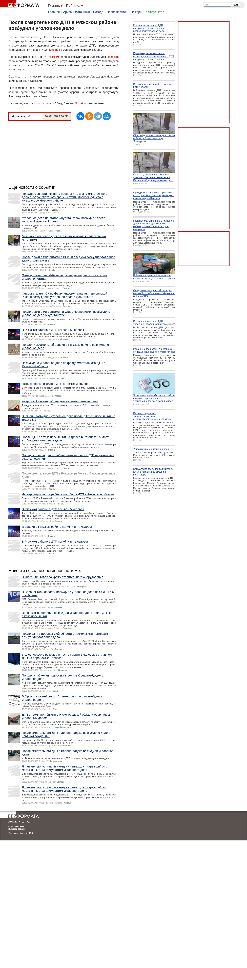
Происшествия (117, 12)
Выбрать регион (16, 829)
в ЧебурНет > (155, 12)
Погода (98, 12)
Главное (54, 12)
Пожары (136, 12)
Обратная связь (16, 826)
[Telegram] (98, 116)
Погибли (80, 103)
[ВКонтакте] (80, 116)
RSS (31, 833)
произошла (41, 103)
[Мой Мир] (107, 116)
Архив (67, 12)
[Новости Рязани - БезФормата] (20, 4)
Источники (82, 12)
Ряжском (53, 56)
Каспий (54, 49)
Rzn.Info (34, 116)
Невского (113, 56)
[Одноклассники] (89, 116)
